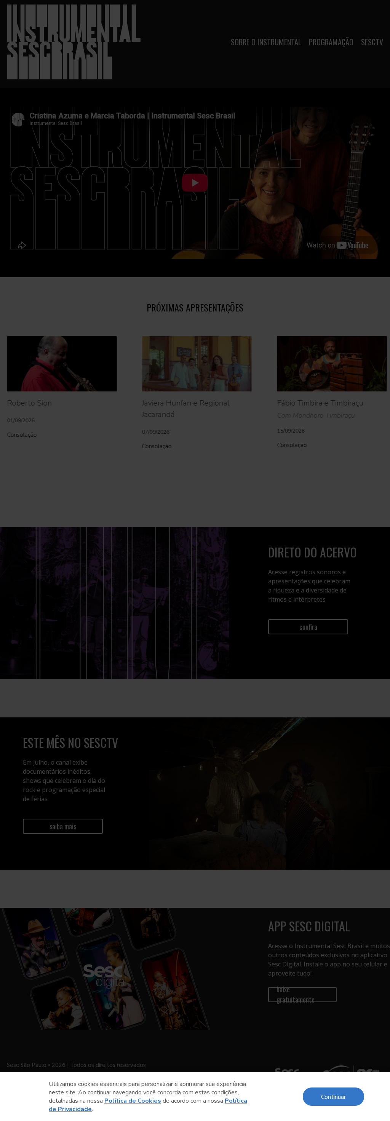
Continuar (333, 1096)
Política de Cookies (132, 1101)
